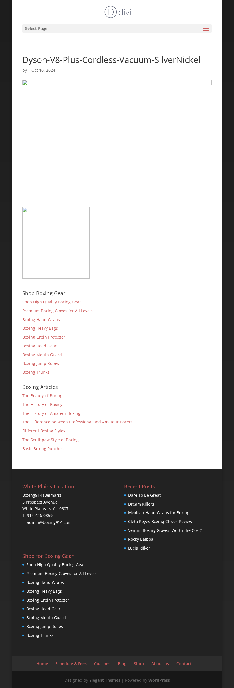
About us (160, 663)
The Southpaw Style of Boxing (50, 439)
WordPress (159, 680)
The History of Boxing (42, 404)
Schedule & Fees (71, 663)
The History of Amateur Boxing (51, 413)
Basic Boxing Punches (43, 448)
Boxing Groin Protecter (43, 337)
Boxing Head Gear (39, 346)
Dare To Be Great (144, 495)
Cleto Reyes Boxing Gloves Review (160, 521)
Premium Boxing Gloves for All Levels (57, 310)
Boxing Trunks (35, 372)
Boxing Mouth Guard (42, 354)
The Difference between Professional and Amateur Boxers (77, 422)
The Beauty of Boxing (42, 395)
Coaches (102, 663)
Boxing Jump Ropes (40, 363)
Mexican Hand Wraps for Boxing (158, 512)
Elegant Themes (104, 680)
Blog (122, 663)
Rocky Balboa (140, 539)
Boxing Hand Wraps (41, 319)
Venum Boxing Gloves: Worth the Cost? (165, 530)
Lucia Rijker (139, 548)
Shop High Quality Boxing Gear (51, 302)
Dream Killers (141, 504)
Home (42, 663)
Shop (139, 663)
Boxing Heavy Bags (40, 328)
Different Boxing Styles (43, 431)
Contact (184, 663)
